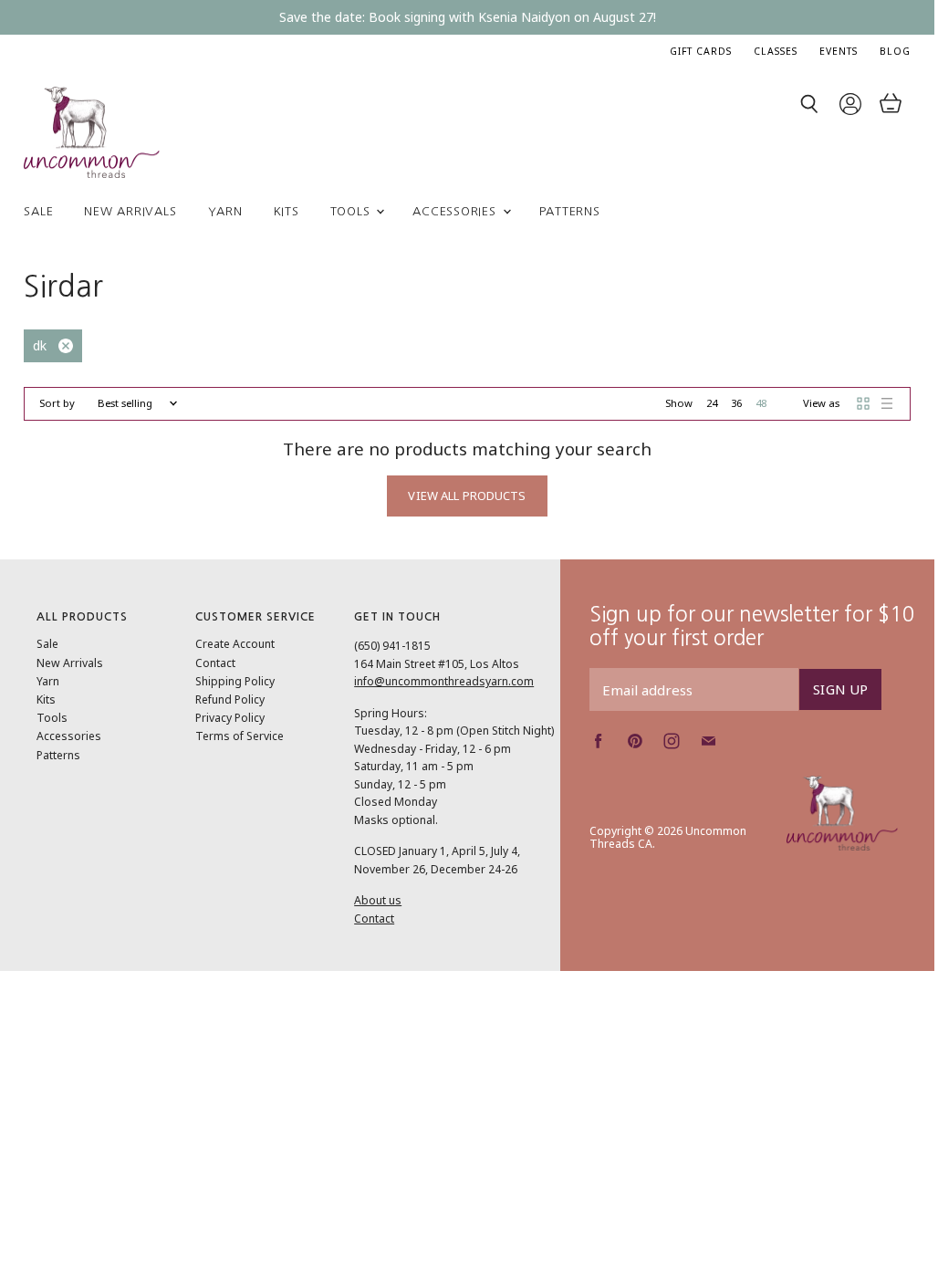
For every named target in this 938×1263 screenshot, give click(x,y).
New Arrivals (130, 211)
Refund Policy (230, 699)
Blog (895, 51)
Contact (215, 663)
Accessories (456, 211)
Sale (38, 211)
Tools (352, 211)
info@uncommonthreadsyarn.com (444, 681)
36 (736, 403)
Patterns (569, 211)
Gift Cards (701, 51)
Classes (775, 51)
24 (711, 403)
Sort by (57, 404)
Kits (286, 211)
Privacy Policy (230, 717)
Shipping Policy (235, 681)
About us (377, 900)
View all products (467, 495)
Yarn (225, 211)
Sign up (840, 689)
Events (838, 51)
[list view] (887, 403)
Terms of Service (239, 736)
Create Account (235, 644)
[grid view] (863, 403)
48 (761, 403)
